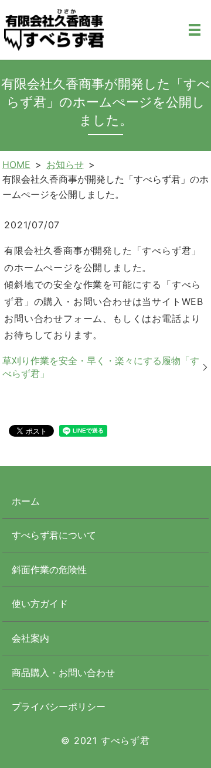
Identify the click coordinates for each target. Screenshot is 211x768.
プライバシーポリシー (59, 706)
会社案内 (30, 638)
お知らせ (65, 164)
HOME (16, 164)
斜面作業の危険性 (49, 569)
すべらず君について (54, 535)
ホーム (26, 501)
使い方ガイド (40, 603)
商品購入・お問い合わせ (63, 672)
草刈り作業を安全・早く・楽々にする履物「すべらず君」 (100, 367)
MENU (194, 30)
